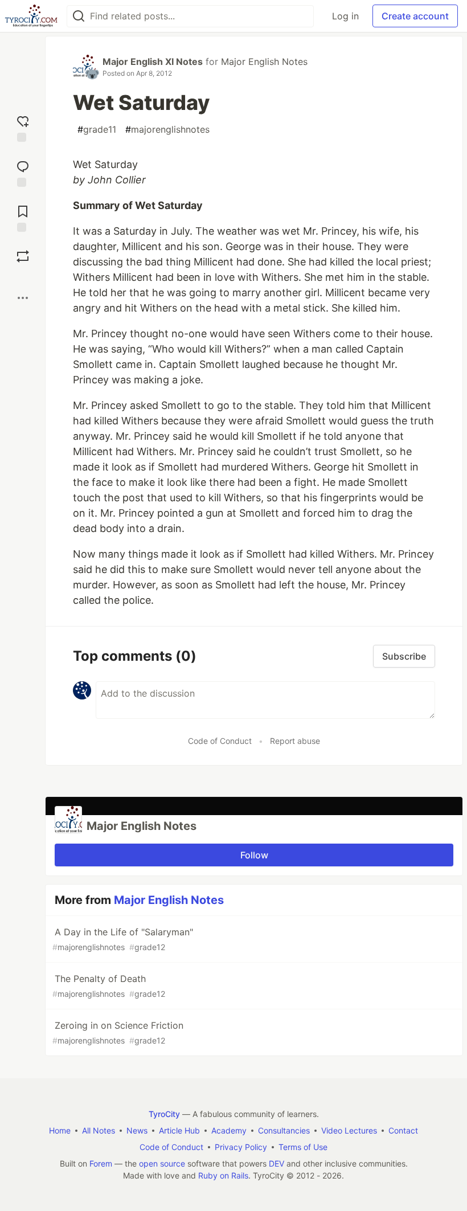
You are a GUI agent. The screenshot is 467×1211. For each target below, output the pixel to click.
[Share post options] (22, 298)
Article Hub (179, 1130)
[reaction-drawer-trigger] (23, 127)
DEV (276, 1163)
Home (60, 1130)
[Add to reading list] (23, 217)
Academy (229, 1130)
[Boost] (23, 256)
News (137, 1130)
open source (162, 1163)
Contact (403, 1130)
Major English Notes (264, 61)
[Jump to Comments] (23, 172)
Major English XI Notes (153, 61)
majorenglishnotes (167, 129)
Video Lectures (349, 1130)
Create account (415, 16)
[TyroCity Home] (31, 16)
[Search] (78, 16)
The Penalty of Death (108, 986)
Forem (100, 1163)
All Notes (98, 1130)
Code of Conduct (220, 741)
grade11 (96, 129)
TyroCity (164, 1114)
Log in (345, 16)
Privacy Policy (241, 1147)
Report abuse (295, 741)
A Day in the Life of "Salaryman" (122, 939)
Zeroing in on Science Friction (117, 1032)
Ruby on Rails (223, 1175)
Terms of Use (302, 1147)
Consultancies (284, 1130)
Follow (254, 855)
